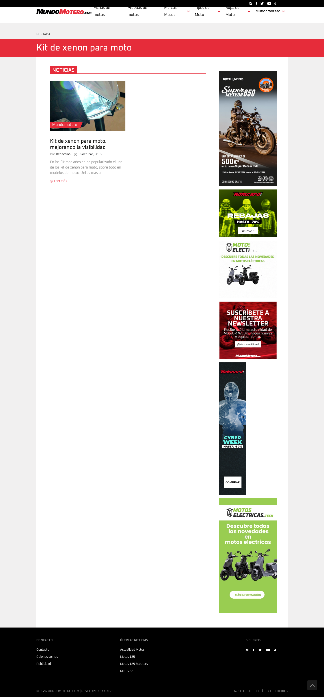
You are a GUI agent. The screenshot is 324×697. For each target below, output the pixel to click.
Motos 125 (127, 656)
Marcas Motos (170, 11)
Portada (43, 34)
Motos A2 (126, 671)
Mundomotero (267, 11)
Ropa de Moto (232, 11)
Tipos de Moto (202, 11)
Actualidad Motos (132, 649)
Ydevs (108, 691)
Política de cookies (272, 691)
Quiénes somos (47, 656)
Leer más (60, 181)
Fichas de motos (102, 11)
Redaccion (60, 154)
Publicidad (43, 663)
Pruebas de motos (137, 11)
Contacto (42, 649)
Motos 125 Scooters (134, 663)
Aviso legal (243, 691)
